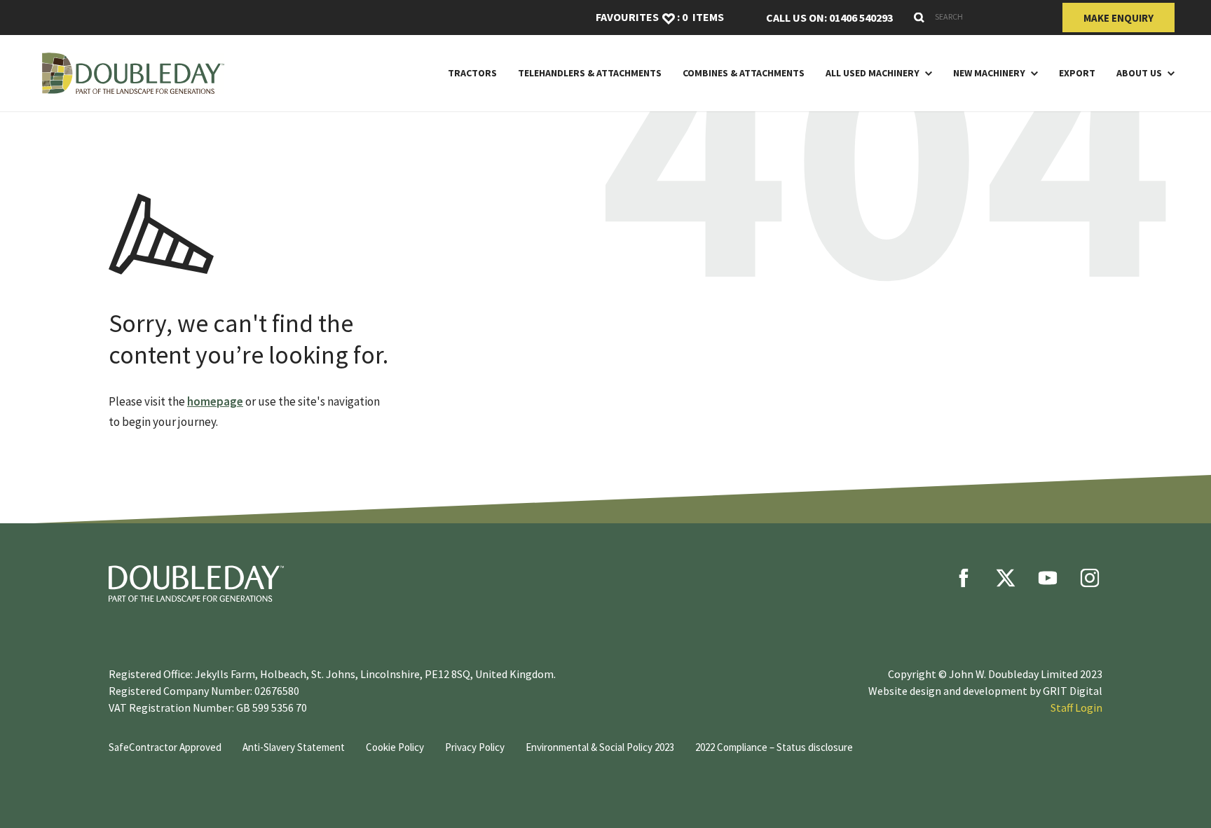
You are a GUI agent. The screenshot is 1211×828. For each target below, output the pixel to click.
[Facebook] (963, 578)
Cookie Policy (395, 747)
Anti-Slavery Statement (293, 747)
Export (1077, 73)
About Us (1139, 73)
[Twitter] (1005, 578)
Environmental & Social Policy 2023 (600, 747)
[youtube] (1047, 578)
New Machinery (989, 73)
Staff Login (1076, 708)
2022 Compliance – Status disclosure (774, 747)
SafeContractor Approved (165, 747)
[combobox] (977, 17)
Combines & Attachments (744, 73)
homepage (215, 401)
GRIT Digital (1072, 691)
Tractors (472, 73)
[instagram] (1089, 578)
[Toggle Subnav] (925, 73)
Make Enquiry (1118, 18)
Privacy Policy (475, 747)
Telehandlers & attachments (590, 73)
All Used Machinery (872, 73)
